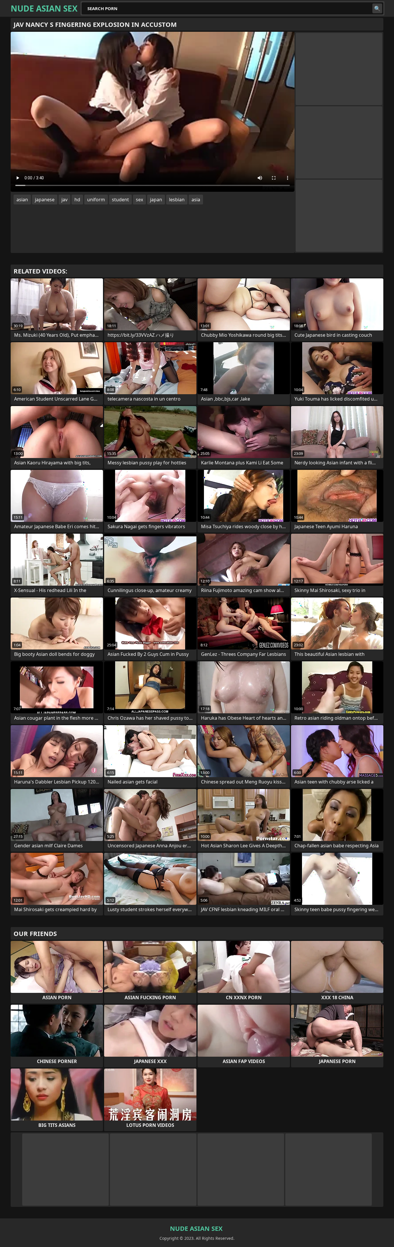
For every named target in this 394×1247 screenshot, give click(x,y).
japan (156, 199)
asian (22, 199)
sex (139, 199)
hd (77, 199)
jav (64, 199)
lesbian (177, 199)
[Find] (377, 8)
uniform (96, 199)
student (120, 199)
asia (196, 199)
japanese (45, 199)
